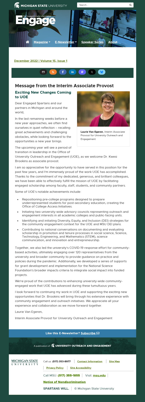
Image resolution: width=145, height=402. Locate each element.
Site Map (114, 361)
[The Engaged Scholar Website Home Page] (72, 19)
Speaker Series (92, 42)
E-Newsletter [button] (64, 42)
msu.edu (99, 375)
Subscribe (88, 333)
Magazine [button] (41, 42)
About (112, 42)
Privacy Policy (54, 367)
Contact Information (89, 361)
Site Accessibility (80, 367)
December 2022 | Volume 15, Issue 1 (40, 61)
